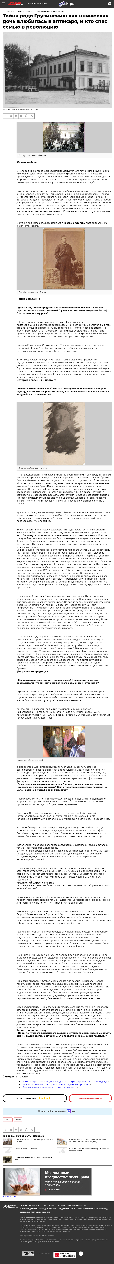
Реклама (61, 1206)
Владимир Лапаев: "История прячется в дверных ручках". (55, 1084)
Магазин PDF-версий (77, 1206)
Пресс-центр (49, 1206)
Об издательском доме (30, 1206)
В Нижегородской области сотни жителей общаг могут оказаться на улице (87, 1141)
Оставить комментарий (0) (90, 1098)
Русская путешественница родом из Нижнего (49, 1087)
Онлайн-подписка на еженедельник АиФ (38, 1209)
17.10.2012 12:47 (8, 11)
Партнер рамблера (43, 1253)
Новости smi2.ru (12, 1196)
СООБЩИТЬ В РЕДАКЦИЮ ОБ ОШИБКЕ (35, 1212)
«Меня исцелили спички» (26, 1148)
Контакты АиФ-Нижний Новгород (92, 1209)
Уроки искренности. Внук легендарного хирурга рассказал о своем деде (64, 1081)
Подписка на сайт (67, 1209)
